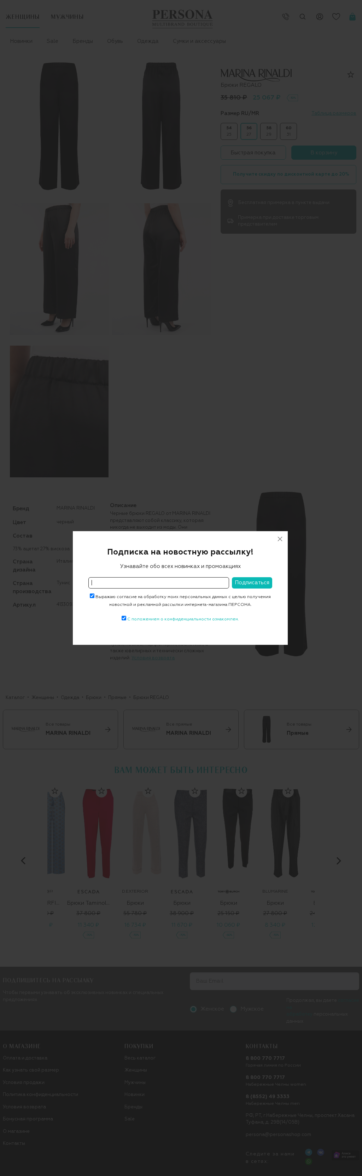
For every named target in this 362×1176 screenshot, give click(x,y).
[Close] (280, 539)
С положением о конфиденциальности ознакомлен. (183, 619)
